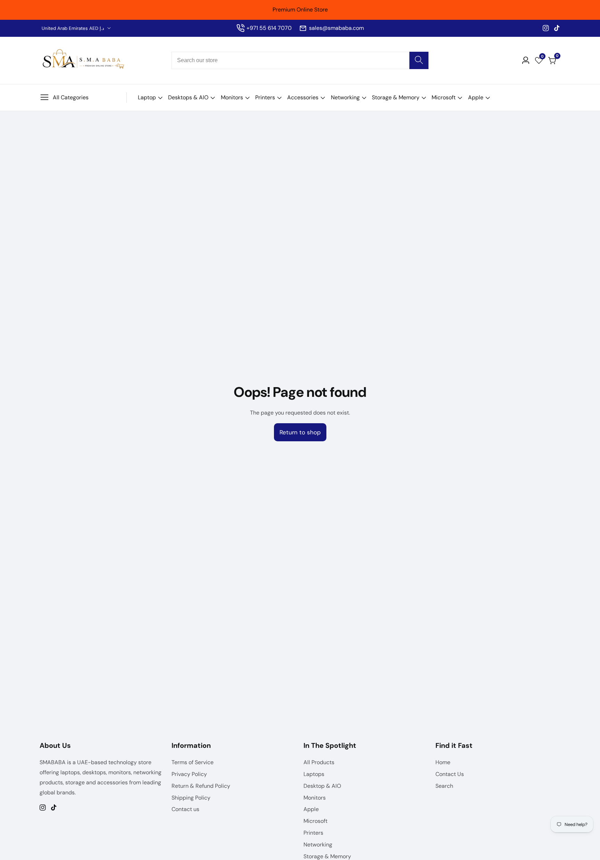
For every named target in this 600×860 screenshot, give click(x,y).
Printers (265, 97)
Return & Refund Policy (201, 786)
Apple (475, 97)
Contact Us (449, 774)
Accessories (302, 97)
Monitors (232, 97)
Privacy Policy (189, 774)
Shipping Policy (191, 797)
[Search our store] (418, 60)
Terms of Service (193, 762)
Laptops (313, 774)
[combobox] (300, 60)
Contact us (185, 809)
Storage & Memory (395, 97)
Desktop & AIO (322, 786)
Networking (345, 97)
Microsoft (444, 97)
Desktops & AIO (188, 97)
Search (444, 786)
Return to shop (300, 432)
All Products (318, 762)
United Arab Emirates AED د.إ (74, 28)
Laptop (147, 97)
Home (442, 762)
